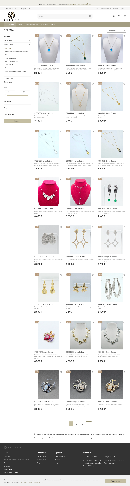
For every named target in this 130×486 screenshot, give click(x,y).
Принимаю (115, 481)
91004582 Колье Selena (107, 113)
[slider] (5, 95)
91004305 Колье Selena (75, 352)
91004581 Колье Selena (43, 161)
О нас (96, 9)
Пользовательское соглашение (13, 463)
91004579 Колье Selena (75, 161)
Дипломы (7, 466)
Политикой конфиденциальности (31, 482)
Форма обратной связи (11, 472)
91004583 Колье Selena (75, 113)
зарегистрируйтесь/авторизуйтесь (79, 4)
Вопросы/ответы (42, 463)
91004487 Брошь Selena (43, 352)
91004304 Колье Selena (107, 352)
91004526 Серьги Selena (44, 256)
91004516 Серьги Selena (75, 256)
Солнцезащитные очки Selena (15, 71)
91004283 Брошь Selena (75, 401)
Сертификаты (8, 469)
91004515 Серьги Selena (107, 256)
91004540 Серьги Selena (107, 209)
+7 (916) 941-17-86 (24, 9)
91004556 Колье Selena (75, 209)
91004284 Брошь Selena (43, 401)
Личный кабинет (60, 456)
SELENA (8, 48)
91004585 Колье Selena (107, 65)
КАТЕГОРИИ (8, 40)
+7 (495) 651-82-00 (10, 9)
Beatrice (8, 68)
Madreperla (9, 55)
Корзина (57, 460)
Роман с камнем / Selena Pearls (16, 51)
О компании (7, 456)
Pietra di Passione (11, 61)
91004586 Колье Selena (75, 65)
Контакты (116, 9)
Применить (17, 121)
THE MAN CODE (10, 58)
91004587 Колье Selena (43, 65)
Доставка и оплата (105, 9)
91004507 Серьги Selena (75, 304)
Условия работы (42, 460)
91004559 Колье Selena (43, 209)
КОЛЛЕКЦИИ (8, 45)
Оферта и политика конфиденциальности (16, 460)
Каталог (11, 24)
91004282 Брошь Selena (107, 401)
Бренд (122, 9)
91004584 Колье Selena (43, 113)
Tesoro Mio (9, 64)
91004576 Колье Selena (107, 161)
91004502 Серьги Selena (107, 304)
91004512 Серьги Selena (43, 304)
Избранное (58, 463)
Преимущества (41, 456)
